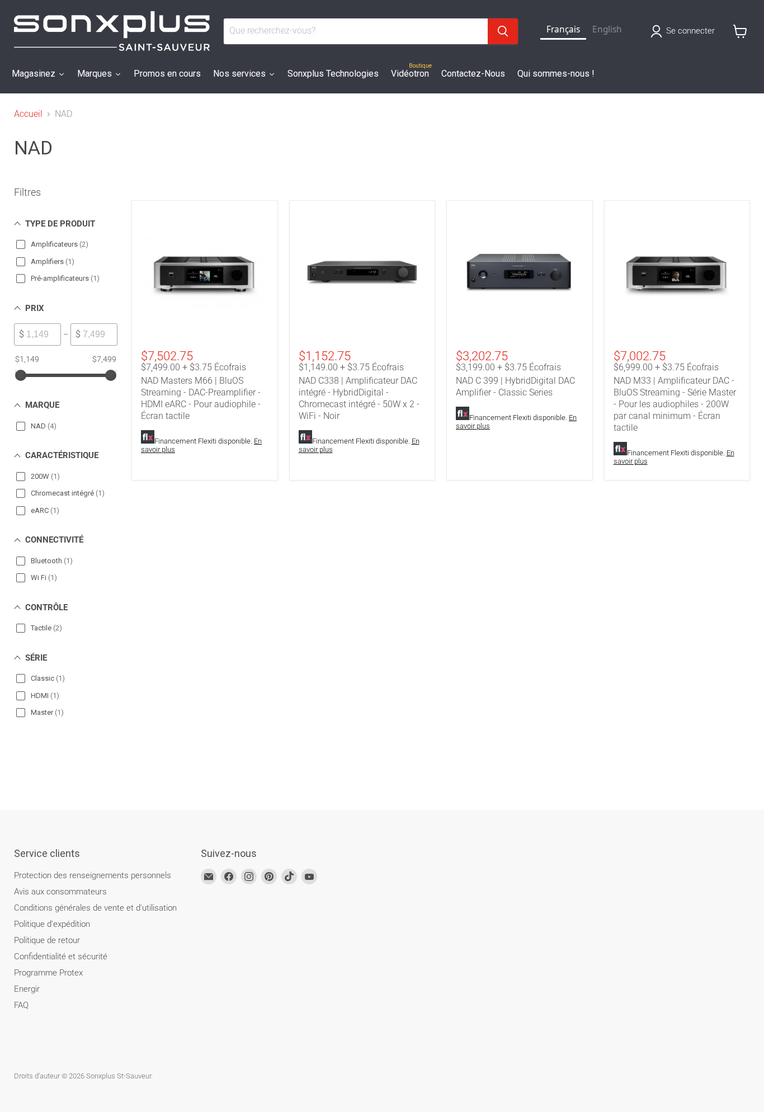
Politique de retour (47, 940)
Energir (27, 989)
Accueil (28, 114)
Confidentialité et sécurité (60, 956)
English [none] (607, 29)
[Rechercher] (503, 31)
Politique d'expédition (52, 924)
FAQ (21, 1005)
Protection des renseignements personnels (92, 875)
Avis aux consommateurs (60, 892)
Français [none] (563, 29)
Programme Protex (48, 973)
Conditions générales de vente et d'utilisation (95, 908)
